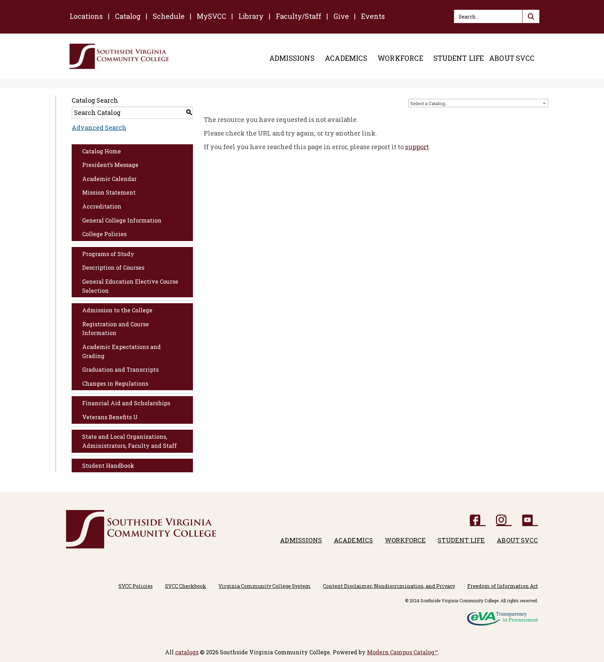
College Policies (104, 234)
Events (373, 16)
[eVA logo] (502, 616)
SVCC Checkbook (185, 586)
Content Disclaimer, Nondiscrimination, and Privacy (389, 586)
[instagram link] (504, 520)
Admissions (292, 57)
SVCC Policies (135, 586)
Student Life (458, 57)
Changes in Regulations (115, 383)
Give (341, 16)
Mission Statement (109, 192)
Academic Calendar (109, 178)
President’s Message (110, 164)
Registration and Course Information (115, 328)
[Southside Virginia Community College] (119, 56)
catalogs (187, 652)
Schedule (169, 16)
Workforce (400, 57)
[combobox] (478, 103)
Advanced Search (99, 127)
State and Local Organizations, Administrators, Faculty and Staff (129, 441)
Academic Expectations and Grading (121, 351)
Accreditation (101, 206)
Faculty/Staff (298, 16)
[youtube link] (530, 520)
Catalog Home (101, 151)
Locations (86, 16)
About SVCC (511, 57)
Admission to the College (117, 310)
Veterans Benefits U (110, 417)
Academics (346, 57)
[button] (531, 16)
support (417, 147)
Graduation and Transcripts (120, 369)
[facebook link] (478, 520)
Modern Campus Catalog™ (402, 652)
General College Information (121, 220)
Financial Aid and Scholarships (126, 403)
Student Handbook (108, 465)
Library (251, 16)
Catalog (128, 16)
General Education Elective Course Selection (130, 286)
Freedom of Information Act (502, 586)
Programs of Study (108, 253)
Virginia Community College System (264, 586)
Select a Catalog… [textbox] (429, 103)
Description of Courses (113, 267)
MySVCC (211, 16)
